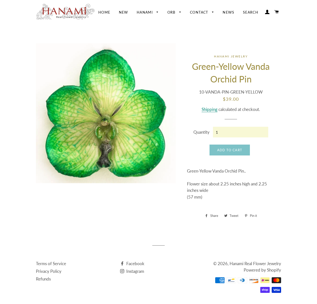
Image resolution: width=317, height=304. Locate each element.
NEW (123, 12)
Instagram (134, 271)
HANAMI (145, 12)
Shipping (209, 109)
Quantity (201, 132)
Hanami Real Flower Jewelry (255, 263)
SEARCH (250, 12)
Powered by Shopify (262, 270)
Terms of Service (51, 263)
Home (104, 12)
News (229, 12)
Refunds (43, 278)
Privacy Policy (48, 271)
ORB (172, 12)
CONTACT (200, 12)
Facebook (134, 263)
